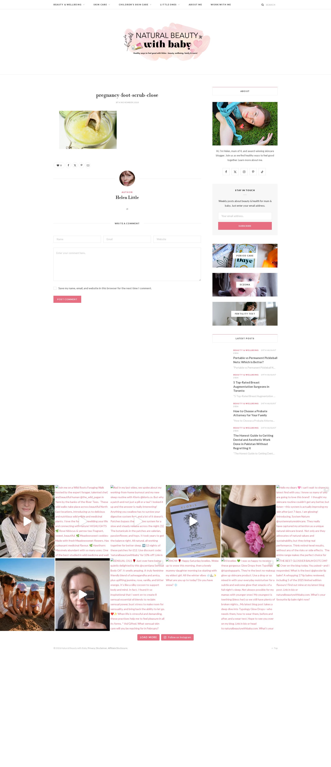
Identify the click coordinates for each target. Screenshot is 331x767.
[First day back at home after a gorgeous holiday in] (27, 594)
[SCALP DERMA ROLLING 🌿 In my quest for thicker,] (82, 594)
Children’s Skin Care (133, 4)
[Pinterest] (34, 145)
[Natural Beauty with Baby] (165, 42)
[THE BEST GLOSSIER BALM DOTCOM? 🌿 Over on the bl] (303, 594)
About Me (195, 4)
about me (256, 160)
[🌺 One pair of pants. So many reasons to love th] (248, 521)
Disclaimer (101, 648)
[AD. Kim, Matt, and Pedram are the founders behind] (27, 521)
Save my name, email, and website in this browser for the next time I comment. (105, 288)
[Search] (262, 4)
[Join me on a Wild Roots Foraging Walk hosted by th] (82, 521)
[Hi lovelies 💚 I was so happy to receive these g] (248, 594)
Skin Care (100, 4)
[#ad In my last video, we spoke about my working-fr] (138, 521)
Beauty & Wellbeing (67, 4)
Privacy (91, 648)
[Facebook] (34, 125)
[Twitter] (34, 135)
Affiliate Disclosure (117, 648)
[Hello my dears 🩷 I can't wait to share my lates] (303, 521)
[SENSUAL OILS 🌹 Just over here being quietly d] (138, 594)
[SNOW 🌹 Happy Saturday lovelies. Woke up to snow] (193, 594)
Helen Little (127, 197)
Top (276, 648)
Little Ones (168, 4)
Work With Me (221, 4)
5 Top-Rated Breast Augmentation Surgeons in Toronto (251, 387)
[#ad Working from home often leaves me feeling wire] (193, 521)
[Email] (34, 154)
